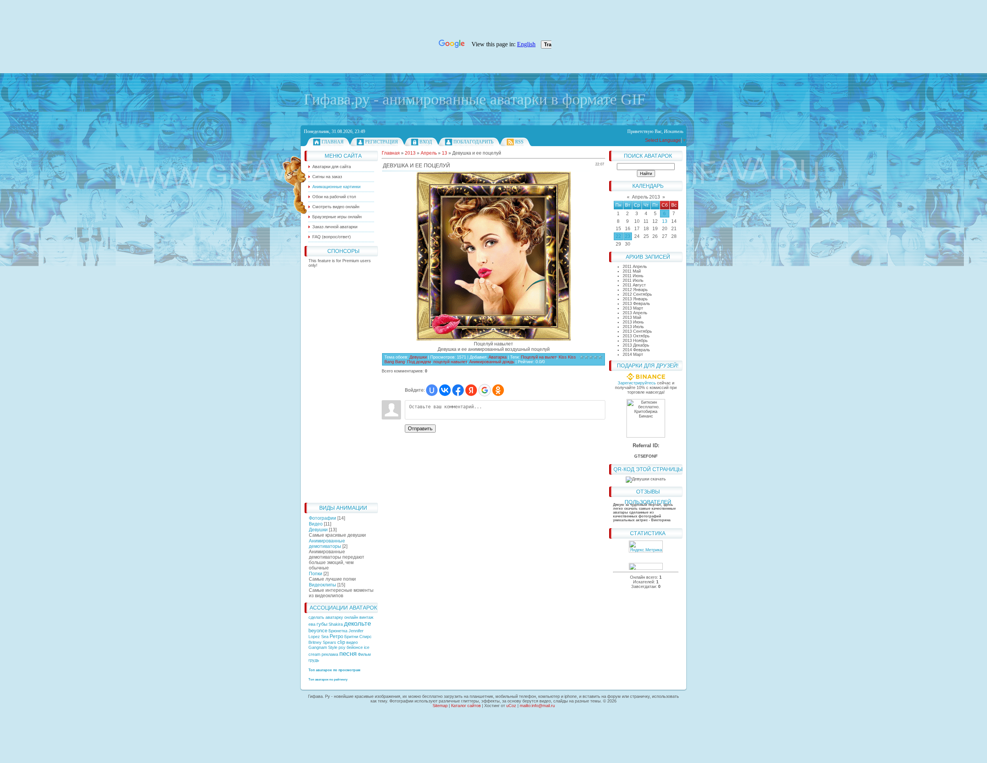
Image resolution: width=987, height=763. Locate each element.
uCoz (511, 705)
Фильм (364, 654)
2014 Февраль (636, 349)
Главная (333, 142)
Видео (316, 524)
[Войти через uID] (432, 390)
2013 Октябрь (636, 335)
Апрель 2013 (646, 197)
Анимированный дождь (491, 361)
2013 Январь (635, 298)
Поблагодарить (473, 142)
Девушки (318, 529)
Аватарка (497, 357)
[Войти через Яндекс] (471, 390)
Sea (324, 636)
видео (352, 642)
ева (311, 624)
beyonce (317, 630)
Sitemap (440, 705)
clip (341, 642)
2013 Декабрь (636, 345)
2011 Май (632, 271)
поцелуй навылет (450, 361)
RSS (519, 142)
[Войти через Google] (484, 390)
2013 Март (633, 308)
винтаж (366, 617)
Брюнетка (337, 630)
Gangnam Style (322, 647)
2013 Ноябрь (635, 340)
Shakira (335, 624)
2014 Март (633, 354)
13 (664, 221)
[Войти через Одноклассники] (498, 390)
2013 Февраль (636, 303)
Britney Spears (322, 642)
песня (348, 653)
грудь (313, 660)
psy (342, 647)
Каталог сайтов (466, 705)
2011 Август (634, 285)
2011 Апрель (635, 266)
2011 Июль (633, 280)
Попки (315, 573)
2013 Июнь (633, 322)
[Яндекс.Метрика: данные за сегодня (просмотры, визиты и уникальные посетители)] (646, 546)
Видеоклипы (322, 585)
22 (618, 236)
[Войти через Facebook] (458, 390)
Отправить (420, 428)
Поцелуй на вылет (538, 357)
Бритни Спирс (358, 636)
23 (627, 236)
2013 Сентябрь (637, 331)
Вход (425, 142)
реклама (330, 654)
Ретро (336, 636)
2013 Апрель (635, 312)
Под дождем (419, 361)
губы (322, 624)
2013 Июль (633, 326)
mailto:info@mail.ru (537, 705)
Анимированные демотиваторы (327, 543)
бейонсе (355, 647)
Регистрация (381, 142)
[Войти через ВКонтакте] (445, 390)
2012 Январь (635, 289)
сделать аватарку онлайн (333, 617)
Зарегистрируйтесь (637, 383)
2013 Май (632, 317)
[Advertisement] (341, 383)
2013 (410, 153)
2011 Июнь (633, 275)
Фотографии (322, 518)
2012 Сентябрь (637, 294)
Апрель (429, 153)
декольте (357, 623)
